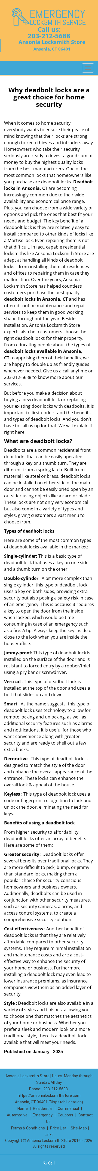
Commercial (68, 1108)
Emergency (43, 1115)
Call (51, 1163)
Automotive (17, 1115)
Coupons (65, 1115)
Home (22, 1108)
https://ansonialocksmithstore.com (49, 1095)
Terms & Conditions (27, 1128)
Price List (58, 1128)
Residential (43, 1108)
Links (49, 1134)
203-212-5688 (49, 35)
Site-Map (79, 1128)
